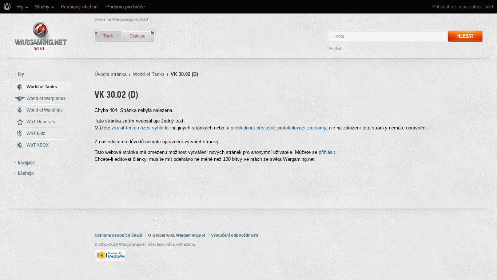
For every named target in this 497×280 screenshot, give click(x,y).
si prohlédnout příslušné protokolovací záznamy (276, 128)
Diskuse (138, 36)
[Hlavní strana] (41, 36)
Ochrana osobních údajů (118, 235)
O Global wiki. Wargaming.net (176, 235)
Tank (108, 36)
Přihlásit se (444, 6)
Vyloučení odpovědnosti (234, 235)
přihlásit (327, 152)
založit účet (481, 6)
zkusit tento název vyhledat (141, 128)
